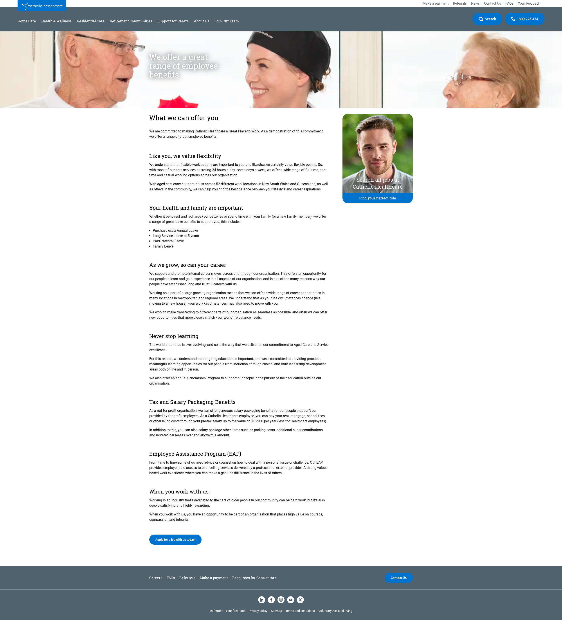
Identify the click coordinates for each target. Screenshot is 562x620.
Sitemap (276, 611)
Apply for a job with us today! (175, 539)
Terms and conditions (300, 611)
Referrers (187, 577)
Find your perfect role (377, 198)
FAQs (171, 577)
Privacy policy (258, 611)
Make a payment (214, 577)
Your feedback (235, 611)
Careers (155, 577)
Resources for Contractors (254, 577)
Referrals (216, 611)
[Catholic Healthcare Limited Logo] (42, 5)
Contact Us (399, 578)
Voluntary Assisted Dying (335, 611)
